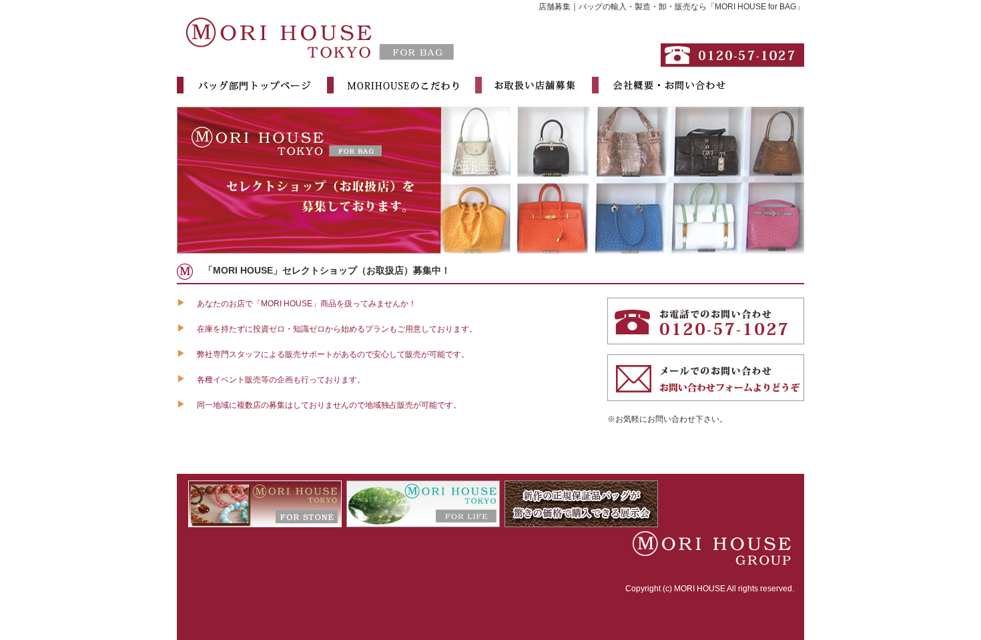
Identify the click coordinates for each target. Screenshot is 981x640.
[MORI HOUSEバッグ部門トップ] (245, 87)
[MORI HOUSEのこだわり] (394, 87)
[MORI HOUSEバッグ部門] (320, 60)
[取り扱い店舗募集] (527, 87)
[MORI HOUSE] (707, 562)
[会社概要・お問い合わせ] (660, 87)
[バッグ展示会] (581, 521)
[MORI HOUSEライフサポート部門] (423, 521)
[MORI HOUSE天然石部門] (265, 521)
